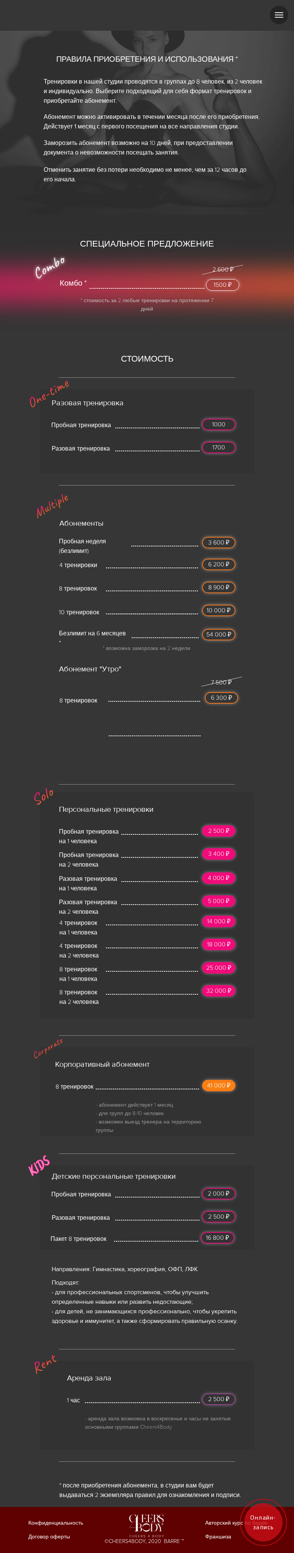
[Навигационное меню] (279, 15)
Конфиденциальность (55, 1523)
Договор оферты (49, 1537)
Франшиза (218, 1537)
